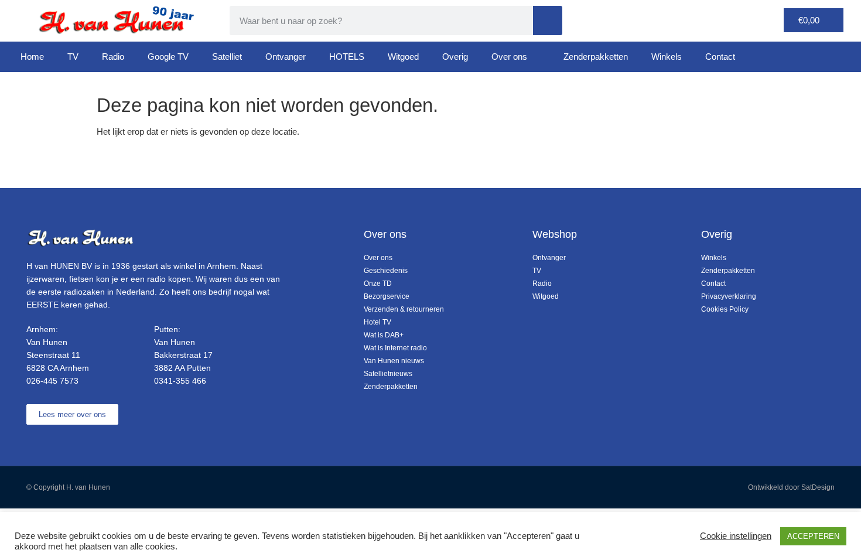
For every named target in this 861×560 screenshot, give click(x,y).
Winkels (666, 57)
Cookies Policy (725, 309)
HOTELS (346, 57)
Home (32, 57)
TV (72, 57)
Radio (113, 57)
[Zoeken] (547, 20)
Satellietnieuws (388, 374)
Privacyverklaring (728, 296)
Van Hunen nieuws (394, 361)
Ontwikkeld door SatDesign (791, 487)
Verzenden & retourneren (404, 309)
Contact (720, 57)
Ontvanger (285, 57)
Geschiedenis (386, 271)
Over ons (509, 57)
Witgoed (403, 57)
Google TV (168, 57)
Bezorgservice (386, 296)
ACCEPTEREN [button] (813, 536)
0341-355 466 (180, 380)
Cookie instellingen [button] (735, 536)
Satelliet (227, 57)
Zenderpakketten (595, 57)
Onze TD (378, 283)
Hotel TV (377, 322)
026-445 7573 (52, 380)
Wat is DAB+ (384, 335)
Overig (455, 57)
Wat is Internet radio (395, 348)
